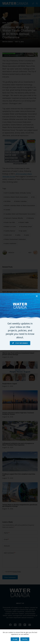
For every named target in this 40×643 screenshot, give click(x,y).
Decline (24, 639)
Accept (15, 639)
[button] (37, 296)
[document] (20, 321)
